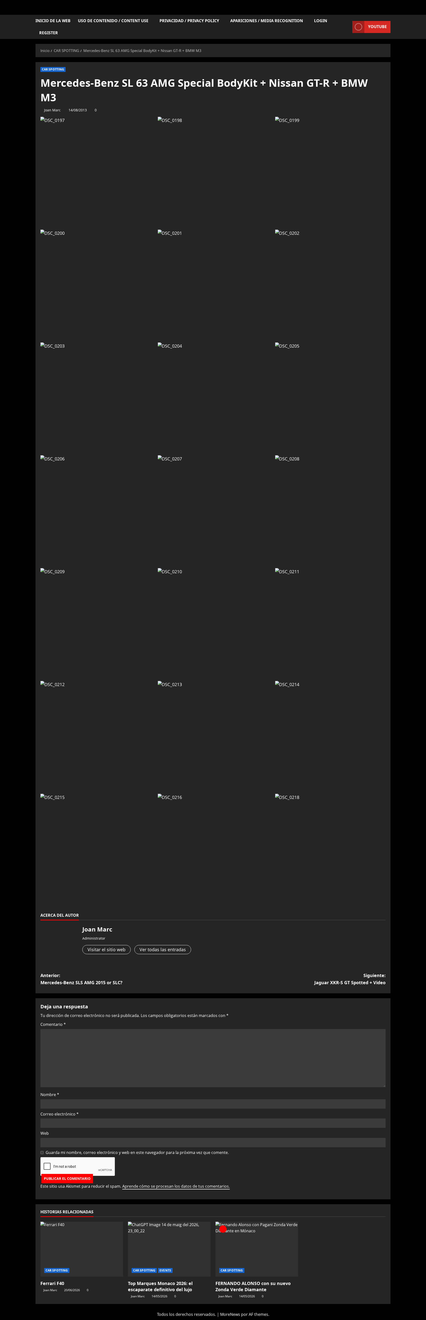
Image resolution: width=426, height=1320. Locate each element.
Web (44, 1133)
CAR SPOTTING (53, 69)
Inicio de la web (53, 20)
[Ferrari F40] (81, 1249)
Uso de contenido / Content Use (113, 20)
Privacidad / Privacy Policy (189, 20)
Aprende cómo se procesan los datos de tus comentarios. (176, 1186)
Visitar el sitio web (106, 949)
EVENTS (165, 1270)
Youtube (377, 26)
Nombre (49, 1094)
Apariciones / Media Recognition (266, 20)
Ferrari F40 (52, 1283)
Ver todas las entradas (163, 949)
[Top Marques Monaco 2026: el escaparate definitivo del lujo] (169, 1249)
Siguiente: (350, 978)
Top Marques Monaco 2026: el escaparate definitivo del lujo (160, 1286)
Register (48, 32)
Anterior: (81, 978)
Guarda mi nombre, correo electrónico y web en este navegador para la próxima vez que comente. (137, 1152)
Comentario (53, 1024)
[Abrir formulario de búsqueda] (347, 27)
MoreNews (230, 1314)
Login (320, 20)
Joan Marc (52, 110)
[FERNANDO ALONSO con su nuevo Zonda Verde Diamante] (256, 1249)
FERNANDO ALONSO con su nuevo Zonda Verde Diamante (253, 1286)
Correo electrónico (59, 1114)
